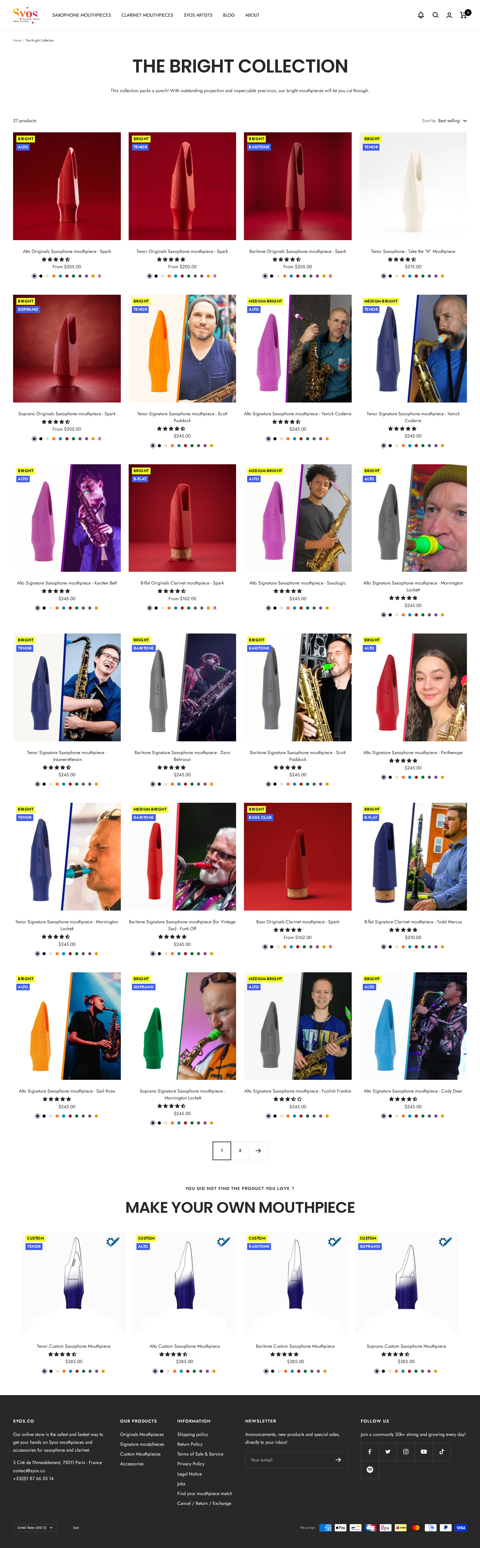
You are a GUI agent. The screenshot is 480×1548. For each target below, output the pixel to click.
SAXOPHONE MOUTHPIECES (81, 15)
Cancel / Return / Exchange (204, 1503)
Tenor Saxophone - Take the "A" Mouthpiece (413, 251)
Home (17, 40)
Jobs (181, 1483)
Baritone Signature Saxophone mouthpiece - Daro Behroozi (182, 756)
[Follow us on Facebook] (370, 1452)
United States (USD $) (31, 1527)
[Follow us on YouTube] (424, 1452)
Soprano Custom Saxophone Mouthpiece (406, 1346)
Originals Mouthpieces (142, 1434)
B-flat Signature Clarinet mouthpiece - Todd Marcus (413, 921)
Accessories (132, 1463)
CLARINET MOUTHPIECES (147, 15)
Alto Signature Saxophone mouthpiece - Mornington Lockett (413, 586)
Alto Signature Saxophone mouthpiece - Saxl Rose (67, 1091)
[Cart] (463, 15)
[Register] (338, 1459)
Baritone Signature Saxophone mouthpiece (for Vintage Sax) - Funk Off (182, 925)
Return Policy (189, 1444)
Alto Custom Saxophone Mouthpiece (185, 1346)
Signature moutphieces (142, 1444)
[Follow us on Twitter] (388, 1452)
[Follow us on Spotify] (370, 1470)
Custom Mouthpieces (140, 1454)
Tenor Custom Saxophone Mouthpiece (73, 1346)
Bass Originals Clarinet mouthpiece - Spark (297, 921)
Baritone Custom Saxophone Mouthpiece (295, 1346)
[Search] (436, 15)
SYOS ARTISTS (198, 15)
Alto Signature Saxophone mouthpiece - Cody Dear (413, 1091)
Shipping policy (192, 1434)
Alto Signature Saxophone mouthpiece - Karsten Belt (67, 583)
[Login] (449, 15)
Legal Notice (189, 1474)
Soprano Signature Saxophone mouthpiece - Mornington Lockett (182, 1094)
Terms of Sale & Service (200, 1454)
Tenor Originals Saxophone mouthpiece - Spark (182, 251)
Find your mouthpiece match (204, 1493)
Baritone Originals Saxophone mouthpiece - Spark (297, 251)
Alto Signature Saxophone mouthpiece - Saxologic (297, 583)
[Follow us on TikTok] (442, 1452)
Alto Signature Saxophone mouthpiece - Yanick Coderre (297, 413)
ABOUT (252, 15)
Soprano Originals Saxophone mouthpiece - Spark (67, 413)
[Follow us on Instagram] (406, 1452)
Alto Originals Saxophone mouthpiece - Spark (67, 251)
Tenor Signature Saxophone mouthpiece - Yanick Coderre (413, 417)
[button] (56, 259)
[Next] (258, 1151)
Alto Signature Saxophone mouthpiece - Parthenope (413, 752)
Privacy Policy (190, 1463)
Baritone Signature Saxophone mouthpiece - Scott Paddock (297, 756)
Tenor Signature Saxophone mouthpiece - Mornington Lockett (66, 925)
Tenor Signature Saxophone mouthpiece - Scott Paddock (182, 417)
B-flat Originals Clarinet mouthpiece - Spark (182, 583)
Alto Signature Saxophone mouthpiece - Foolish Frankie (297, 1091)
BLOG (229, 15)
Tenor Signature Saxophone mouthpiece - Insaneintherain (66, 756)
